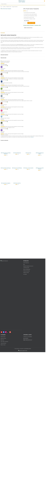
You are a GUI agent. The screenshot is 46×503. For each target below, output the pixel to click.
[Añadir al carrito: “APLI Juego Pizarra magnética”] (5, 404)
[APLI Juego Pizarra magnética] (6, 371)
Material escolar (8, 6)
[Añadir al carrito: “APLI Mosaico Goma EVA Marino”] (17, 330)
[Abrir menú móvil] (1, 1)
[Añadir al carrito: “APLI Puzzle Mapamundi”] (17, 257)
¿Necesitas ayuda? (26, 419)
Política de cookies (26, 424)
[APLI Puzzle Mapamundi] (17, 225)
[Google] (10, 484)
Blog (24, 416)
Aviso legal (25, 426)
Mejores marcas (3, 496)
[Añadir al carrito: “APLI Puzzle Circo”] (28, 257)
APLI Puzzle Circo (28, 259)
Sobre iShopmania (26, 414)
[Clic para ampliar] (2, 8)
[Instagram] (6, 484)
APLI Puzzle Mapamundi (17, 259)
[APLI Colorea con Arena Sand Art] (28, 298)
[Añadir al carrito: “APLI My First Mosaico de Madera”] (39, 257)
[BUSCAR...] (44, 4)
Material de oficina (3, 490)
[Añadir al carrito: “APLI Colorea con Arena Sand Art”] (28, 330)
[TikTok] (8, 484)
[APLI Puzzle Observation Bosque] (6, 298)
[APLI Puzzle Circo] (28, 225)
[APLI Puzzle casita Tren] (17, 371)
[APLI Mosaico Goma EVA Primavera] (40, 298)
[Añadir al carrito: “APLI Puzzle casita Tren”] (17, 404)
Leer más (32, 185)
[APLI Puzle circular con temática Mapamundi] (6, 225)
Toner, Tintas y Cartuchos (4, 493)
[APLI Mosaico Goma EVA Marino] (17, 298)
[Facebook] (3, 484)
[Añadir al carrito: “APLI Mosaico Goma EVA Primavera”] (39, 330)
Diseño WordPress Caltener (27, 500)
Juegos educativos (15, 6)
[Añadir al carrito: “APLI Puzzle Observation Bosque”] (5, 330)
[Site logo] (23, 1)
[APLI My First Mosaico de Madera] (40, 225)
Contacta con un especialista (27, 488)
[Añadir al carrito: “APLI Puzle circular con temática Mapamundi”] (5, 257)
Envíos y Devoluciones (26, 421)
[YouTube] (1, 484)
